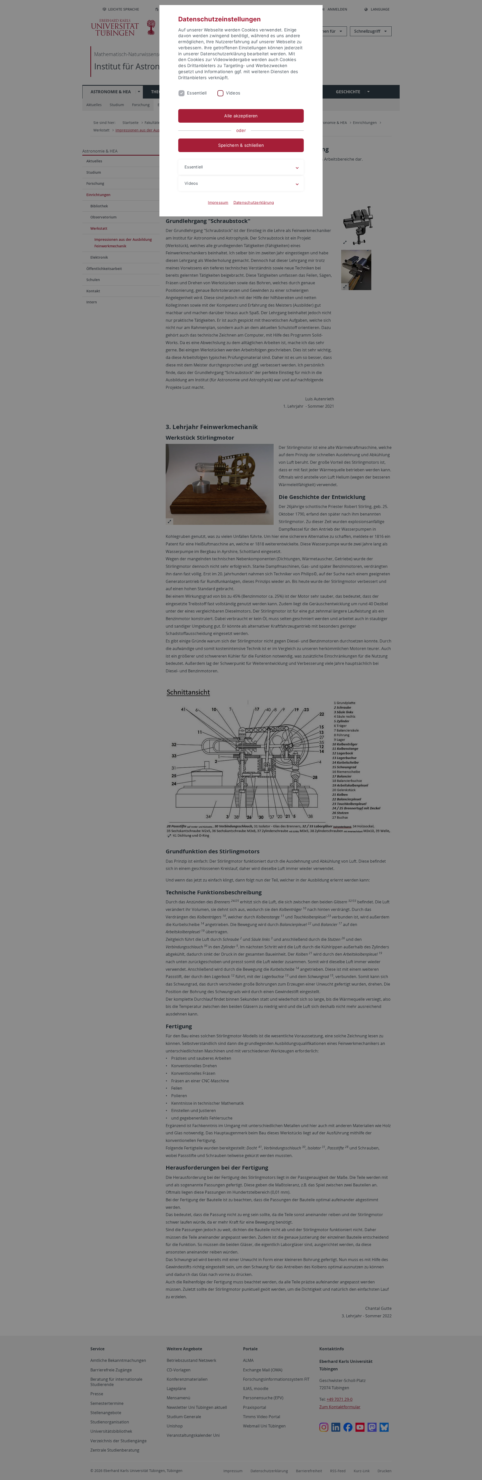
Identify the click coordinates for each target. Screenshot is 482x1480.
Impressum (218, 202)
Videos (233, 93)
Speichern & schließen (241, 145)
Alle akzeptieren (241, 115)
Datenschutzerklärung (253, 202)
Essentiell (197, 93)
